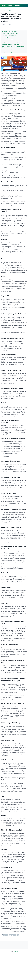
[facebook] (4, 935)
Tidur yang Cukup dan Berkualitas (9, 35)
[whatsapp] (10, 935)
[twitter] (7, 935)
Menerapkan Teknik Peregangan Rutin (10, 49)
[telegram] (12, 935)
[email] (18, 935)
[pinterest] (15, 935)
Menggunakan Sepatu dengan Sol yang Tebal (12, 42)
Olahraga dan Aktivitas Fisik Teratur (10, 33)
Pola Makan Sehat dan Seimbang (9, 31)
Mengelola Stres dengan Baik (8, 52)
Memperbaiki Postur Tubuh (8, 40)
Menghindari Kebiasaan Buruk (8, 37)
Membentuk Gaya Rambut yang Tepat (10, 44)
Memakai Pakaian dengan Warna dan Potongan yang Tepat (13, 47)
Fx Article (16, 951)
